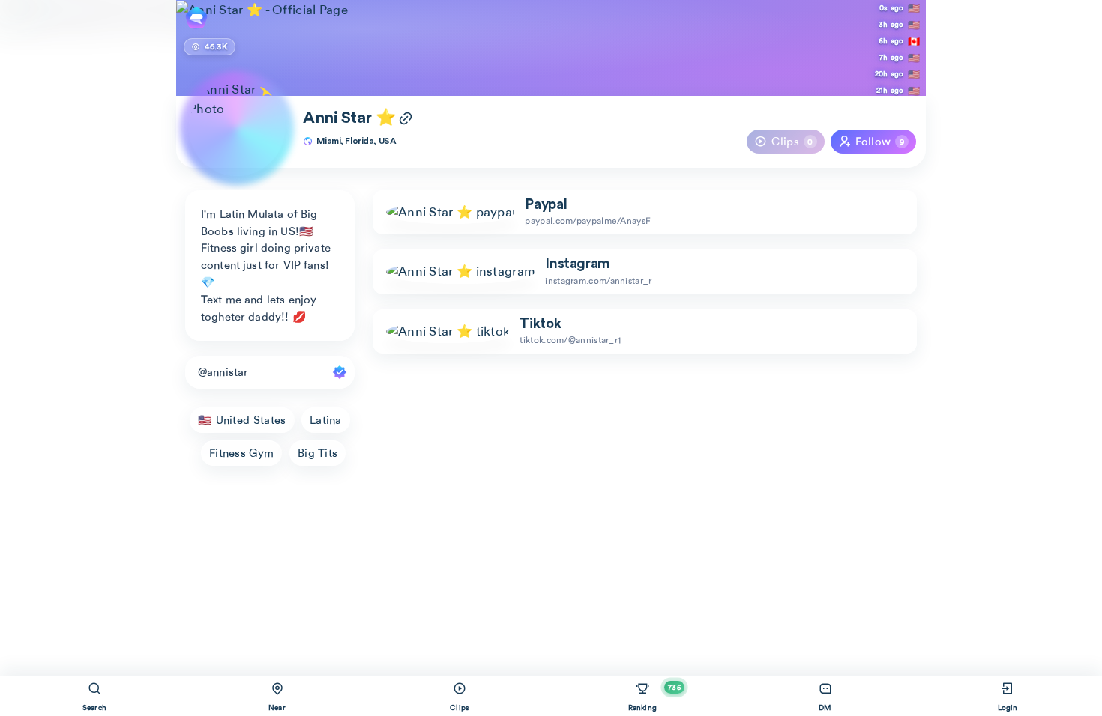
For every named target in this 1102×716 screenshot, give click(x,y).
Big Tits (317, 453)
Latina (326, 420)
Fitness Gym (241, 453)
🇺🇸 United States (242, 420)
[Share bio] (405, 120)
